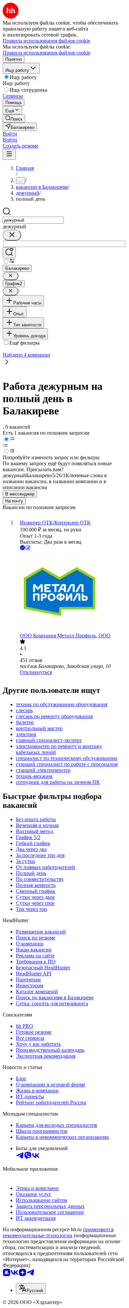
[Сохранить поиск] (9, 252)
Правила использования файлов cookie (46, 52)
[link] (14, 118)
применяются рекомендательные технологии (58, 1232)
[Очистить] (12, 235)
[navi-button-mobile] (9, 154)
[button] (10, 134)
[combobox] (33, 220)
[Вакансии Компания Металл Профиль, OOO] (71, 592)
